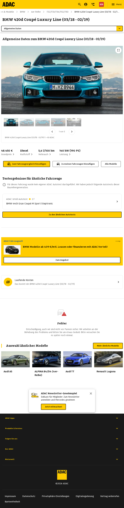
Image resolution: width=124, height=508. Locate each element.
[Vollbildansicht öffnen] (118, 50)
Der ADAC (9, 449)
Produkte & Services (13, 428)
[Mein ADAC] (86, 4)
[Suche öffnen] (79, 4)
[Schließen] (91, 394)
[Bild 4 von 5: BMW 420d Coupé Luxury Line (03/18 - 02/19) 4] (58, 122)
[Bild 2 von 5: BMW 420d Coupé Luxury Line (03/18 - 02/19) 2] (27, 122)
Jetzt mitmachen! (53, 406)
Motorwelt (9, 459)
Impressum (10, 496)
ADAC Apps (10, 418)
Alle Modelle (111, 164)
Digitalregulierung (85, 496)
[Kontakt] (93, 4)
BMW (22, 11)
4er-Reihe (36, 11)
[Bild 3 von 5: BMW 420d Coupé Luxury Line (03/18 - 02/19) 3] (42, 122)
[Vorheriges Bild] (52, 131)
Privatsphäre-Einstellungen (55, 496)
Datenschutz (28, 496)
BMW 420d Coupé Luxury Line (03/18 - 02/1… (96, 11)
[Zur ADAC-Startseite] (8, 4)
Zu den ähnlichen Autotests (62, 214)
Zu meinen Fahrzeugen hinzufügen (78, 164)
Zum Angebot (62, 260)
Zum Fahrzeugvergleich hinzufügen (29, 164)
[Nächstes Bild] (72, 131)
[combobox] (58, 4)
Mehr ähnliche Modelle (108, 345)
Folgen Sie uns (11, 439)
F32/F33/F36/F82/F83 (57, 11)
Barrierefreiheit (12, 501)
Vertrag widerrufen (109, 496)
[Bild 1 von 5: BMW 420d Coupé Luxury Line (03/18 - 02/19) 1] (11, 122)
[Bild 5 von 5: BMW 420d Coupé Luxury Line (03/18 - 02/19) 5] (74, 122)
